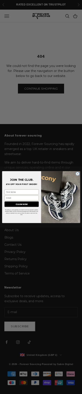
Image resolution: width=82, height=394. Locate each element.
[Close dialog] (77, 173)
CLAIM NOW (22, 204)
